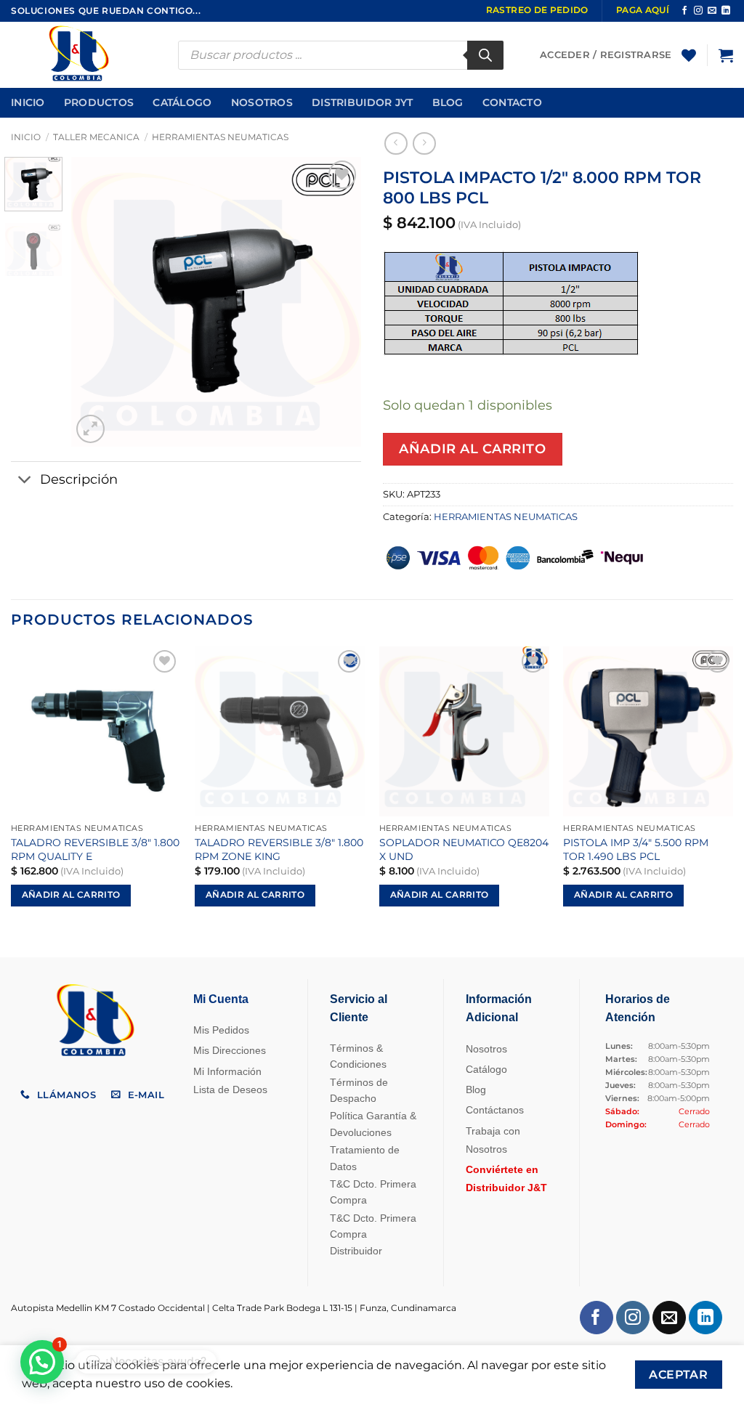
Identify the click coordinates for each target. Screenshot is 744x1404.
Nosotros (262, 102)
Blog (448, 102)
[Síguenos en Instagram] (698, 11)
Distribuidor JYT (362, 102)
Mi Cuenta (220, 999)
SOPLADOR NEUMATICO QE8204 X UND (464, 849)
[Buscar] (485, 55)
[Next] (337, 302)
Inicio (28, 102)
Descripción (79, 479)
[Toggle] (25, 481)
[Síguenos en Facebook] (684, 11)
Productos (99, 102)
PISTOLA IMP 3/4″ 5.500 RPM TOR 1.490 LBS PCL (635, 849)
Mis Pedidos (221, 1030)
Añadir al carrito (472, 448)
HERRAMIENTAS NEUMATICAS (220, 136)
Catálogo (182, 102)
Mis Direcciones (229, 1050)
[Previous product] (424, 143)
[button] (726, 55)
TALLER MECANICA (96, 136)
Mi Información (227, 1071)
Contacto (512, 102)
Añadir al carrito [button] (71, 895)
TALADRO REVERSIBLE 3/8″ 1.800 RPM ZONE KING (279, 849)
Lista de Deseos (230, 1089)
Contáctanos (495, 1110)
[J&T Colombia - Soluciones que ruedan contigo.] (83, 55)
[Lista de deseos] (689, 55)
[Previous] (96, 302)
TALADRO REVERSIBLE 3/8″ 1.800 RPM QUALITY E (95, 849)
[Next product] (395, 143)
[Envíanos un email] (712, 11)
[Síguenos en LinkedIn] (725, 11)
